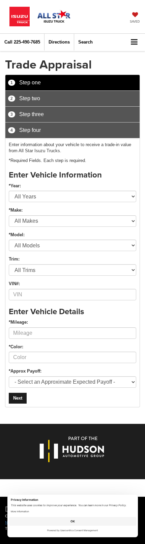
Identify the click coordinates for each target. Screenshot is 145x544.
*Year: (15, 185)
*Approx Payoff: (25, 371)
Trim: (14, 259)
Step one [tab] (25, 82)
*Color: (16, 346)
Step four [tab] (25, 130)
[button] (22, 42)
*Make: (16, 210)
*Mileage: (18, 322)
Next (17, 398)
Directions (59, 42)
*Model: (17, 234)
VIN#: (14, 283)
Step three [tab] (27, 114)
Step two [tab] (25, 98)
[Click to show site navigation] (134, 42)
